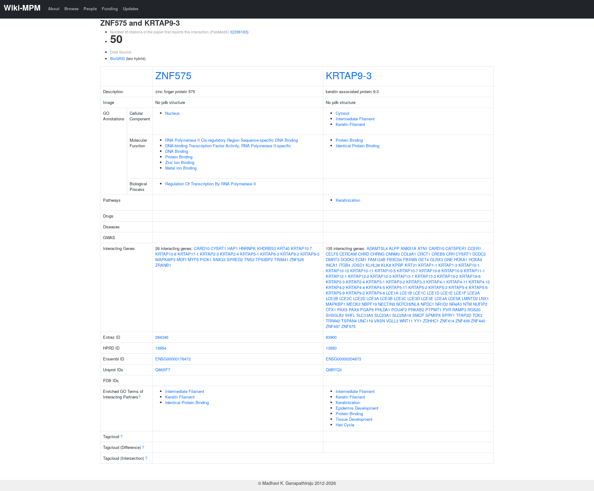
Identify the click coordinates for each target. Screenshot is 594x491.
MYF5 (193, 259)
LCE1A (392, 293)
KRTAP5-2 (417, 287)
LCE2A (473, 293)
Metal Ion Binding (180, 168)
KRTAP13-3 (425, 276)
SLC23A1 (382, 315)
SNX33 (219, 259)
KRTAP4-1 (435, 282)
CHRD (363, 254)
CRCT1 (423, 254)
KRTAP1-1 (427, 265)
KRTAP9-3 (349, 75)
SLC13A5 (364, 315)
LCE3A (373, 298)
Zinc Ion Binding (179, 162)
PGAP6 (367, 309)
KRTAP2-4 (229, 254)
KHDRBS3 (266, 248)
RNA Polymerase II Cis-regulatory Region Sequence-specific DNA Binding (231, 140)
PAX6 (354, 309)
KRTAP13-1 (403, 276)
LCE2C (345, 298)
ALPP (394, 248)
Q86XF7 (162, 370)
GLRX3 (436, 259)
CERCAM (348, 254)
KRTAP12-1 (336, 276)
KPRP (397, 265)
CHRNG (377, 254)
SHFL (350, 315)
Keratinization (348, 200)
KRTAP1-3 (447, 265)
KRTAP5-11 (396, 287)
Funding (110, 8)
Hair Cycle (345, 425)
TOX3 (477, 315)
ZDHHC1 (431, 321)
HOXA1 (460, 259)
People (90, 8)
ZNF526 (297, 259)
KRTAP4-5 (375, 287)
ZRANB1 (163, 265)
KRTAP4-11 (456, 282)
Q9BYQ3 (334, 370)
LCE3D (413, 298)
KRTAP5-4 (458, 287)
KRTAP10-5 (385, 270)
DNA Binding (176, 151)
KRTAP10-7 (301, 248)
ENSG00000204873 (343, 359)
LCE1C (419, 293)
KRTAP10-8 (165, 254)
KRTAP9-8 (375, 293)
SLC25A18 (401, 315)
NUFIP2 (480, 304)
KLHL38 (373, 265)
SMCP (418, 315)
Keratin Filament (350, 124)
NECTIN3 (386, 304)
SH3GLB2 (335, 315)
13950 (331, 348)
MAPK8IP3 (165, 259)
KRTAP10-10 (337, 270)
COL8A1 (408, 254)
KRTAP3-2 (395, 282)
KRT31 (411, 265)
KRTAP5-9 (335, 293)
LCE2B (332, 298)
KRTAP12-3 (380, 276)
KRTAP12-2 (358, 276)
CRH (450, 254)
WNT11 (406, 321)
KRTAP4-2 (335, 287)
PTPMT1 (433, 309)
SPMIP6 (433, 315)
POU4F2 (399, 309)
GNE (448, 259)
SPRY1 (448, 315)
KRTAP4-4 (355, 287)
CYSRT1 (218, 248)
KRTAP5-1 (249, 254)
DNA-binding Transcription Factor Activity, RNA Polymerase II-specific (228, 146)
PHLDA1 (382, 309)
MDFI (182, 259)
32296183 (238, 31)
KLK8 (386, 265)
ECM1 (361, 259)
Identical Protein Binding (357, 146)
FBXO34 (394, 259)
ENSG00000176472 (173, 359)
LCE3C (400, 298)
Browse (71, 8)
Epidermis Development (357, 408)
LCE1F (460, 293)
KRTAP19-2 (447, 276)
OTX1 (331, 309)
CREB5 (438, 254)
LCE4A (441, 298)
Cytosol (342, 113)
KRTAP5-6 (478, 287)
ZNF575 (173, 75)
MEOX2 (353, 304)
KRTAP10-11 (361, 270)
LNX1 (484, 298)
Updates (130, 8)
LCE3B (386, 298)
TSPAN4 (349, 321)
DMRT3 (332, 259)
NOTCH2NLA (408, 304)
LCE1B (406, 293)
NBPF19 (369, 304)
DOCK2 (347, 259)
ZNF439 (462, 321)
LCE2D (359, 298)
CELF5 (332, 254)
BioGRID (117, 58)
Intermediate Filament (355, 119)
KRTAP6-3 (269, 254)
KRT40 (283, 248)
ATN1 (423, 248)
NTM (467, 304)
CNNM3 (393, 254)
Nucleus (172, 113)
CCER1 (474, 248)
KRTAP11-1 (474, 270)
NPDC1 (427, 304)
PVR (447, 309)
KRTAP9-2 (289, 254)
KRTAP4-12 (479, 282)
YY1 (418, 321)
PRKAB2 (416, 309)
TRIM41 (281, 259)
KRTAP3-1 (375, 282)
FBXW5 (410, 259)
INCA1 (332, 265)
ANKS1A (408, 248)
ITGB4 (344, 265)
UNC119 (365, 321)
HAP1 (232, 248)
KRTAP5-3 (437, 287)
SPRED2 (235, 259)
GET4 (423, 259)
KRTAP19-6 (469, 276)
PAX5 (342, 309)
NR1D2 (441, 304)
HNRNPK (247, 248)
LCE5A (454, 298)
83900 (331, 337)
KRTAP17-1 (188, 254)
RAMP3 (459, 309)
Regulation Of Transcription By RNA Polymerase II (210, 184)
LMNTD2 (470, 298)
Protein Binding (178, 157)
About (53, 8)
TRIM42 (333, 321)
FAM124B (376, 259)
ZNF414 (447, 321)
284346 (161, 337)
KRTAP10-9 (452, 270)
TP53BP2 (264, 259)
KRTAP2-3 (209, 254)
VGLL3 (392, 321)
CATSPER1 (456, 248)
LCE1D (433, 293)
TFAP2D (463, 315)
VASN (379, 321)
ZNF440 (478, 321)
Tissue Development (354, 419)
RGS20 (473, 309)
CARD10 (201, 248)
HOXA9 (475, 259)
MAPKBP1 (335, 304)
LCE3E (427, 298)
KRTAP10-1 (469, 265)
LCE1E (447, 293)
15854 (160, 348)
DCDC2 (479, 254)
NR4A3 (455, 304)
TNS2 (249, 259)
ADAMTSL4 (377, 248)
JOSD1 (357, 265)
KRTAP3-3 (415, 282)
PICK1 (206, 259)
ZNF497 (333, 326)
